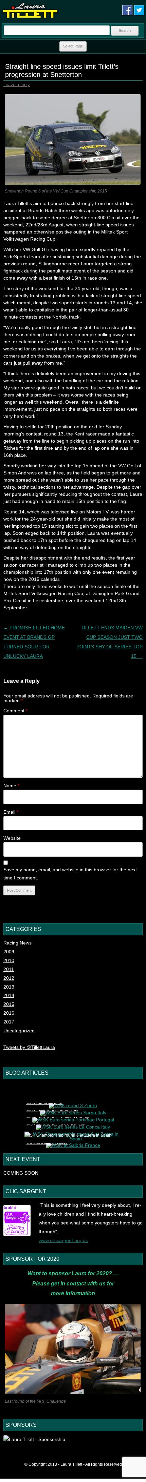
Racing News (17, 943)
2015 (8, 1004)
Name (11, 785)
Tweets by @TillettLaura (29, 1047)
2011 (8, 969)
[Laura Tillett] (30, 17)
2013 (8, 987)
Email (10, 812)
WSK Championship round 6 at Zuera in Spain (68, 1135)
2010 (8, 960)
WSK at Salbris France (47, 1142)
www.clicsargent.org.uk (63, 1240)
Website (12, 838)
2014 (8, 995)
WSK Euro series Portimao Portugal (59, 1117)
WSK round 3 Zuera (44, 1102)
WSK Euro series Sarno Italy (52, 1110)
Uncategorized (19, 1030)
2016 (8, 1013)
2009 (8, 951)
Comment (15, 710)
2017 (8, 1021)
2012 (8, 978)
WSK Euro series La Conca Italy (55, 1124)
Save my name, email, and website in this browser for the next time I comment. (70, 873)
